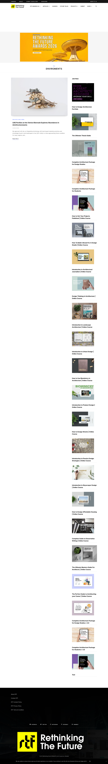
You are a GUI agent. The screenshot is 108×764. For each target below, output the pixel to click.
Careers (13, 1)
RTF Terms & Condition (17, 710)
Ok (90, 761)
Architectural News (18, 119)
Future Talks (64, 6)
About (21, 1)
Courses (55, 6)
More (89, 6)
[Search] (96, 6)
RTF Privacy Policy (16, 706)
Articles (45, 6)
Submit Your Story (32, 1)
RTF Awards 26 (34, 6)
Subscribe (44, 1)
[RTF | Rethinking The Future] (18, 6)
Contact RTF (14, 698)
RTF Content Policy (16, 702)
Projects (74, 6)
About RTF (14, 694)
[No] (106, 761)
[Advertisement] (54, 20)
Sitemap (67, 756)
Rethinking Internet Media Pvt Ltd (50, 756)
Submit (83, 6)
